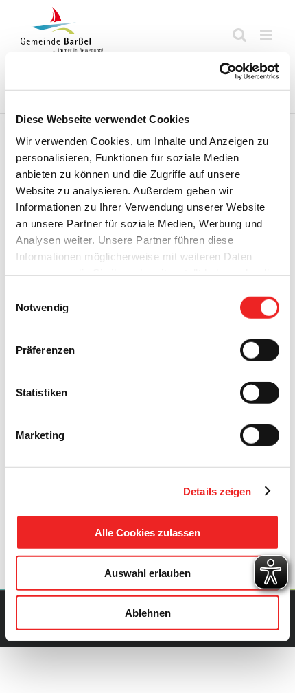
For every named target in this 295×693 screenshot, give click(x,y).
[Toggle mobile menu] (267, 34)
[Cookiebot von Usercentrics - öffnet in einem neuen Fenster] (219, 71)
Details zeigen (217, 491)
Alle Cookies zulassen (147, 532)
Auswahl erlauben (147, 572)
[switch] (259, 350)
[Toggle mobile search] (239, 34)
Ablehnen (148, 613)
